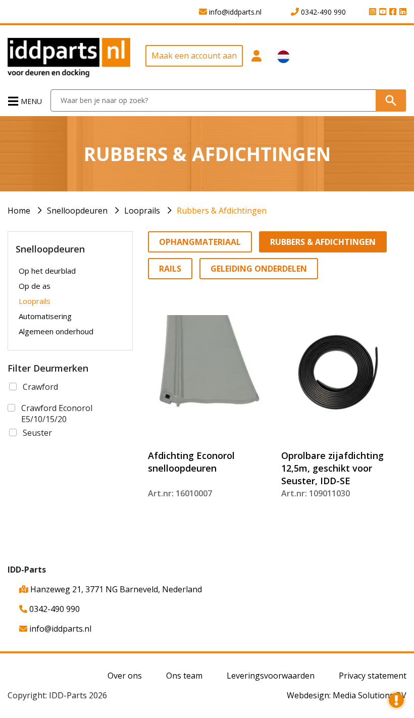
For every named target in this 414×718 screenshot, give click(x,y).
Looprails (142, 210)
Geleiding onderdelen (259, 268)
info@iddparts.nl (59, 628)
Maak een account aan (194, 55)
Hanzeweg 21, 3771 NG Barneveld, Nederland (115, 589)
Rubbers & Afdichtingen (222, 210)
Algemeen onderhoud (56, 331)
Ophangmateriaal (200, 241)
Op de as (34, 286)
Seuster (37, 432)
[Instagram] (371, 12)
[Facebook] (391, 12)
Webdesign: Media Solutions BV (346, 695)
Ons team (184, 675)
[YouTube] (381, 12)
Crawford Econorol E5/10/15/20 (56, 413)
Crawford (40, 386)
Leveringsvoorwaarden (271, 675)
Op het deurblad (47, 271)
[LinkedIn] (401, 12)
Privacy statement (372, 675)
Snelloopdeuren (77, 210)
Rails (170, 268)
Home (19, 210)
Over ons (125, 675)
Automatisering (45, 316)
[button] (256, 61)
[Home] (69, 56)
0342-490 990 (53, 608)
